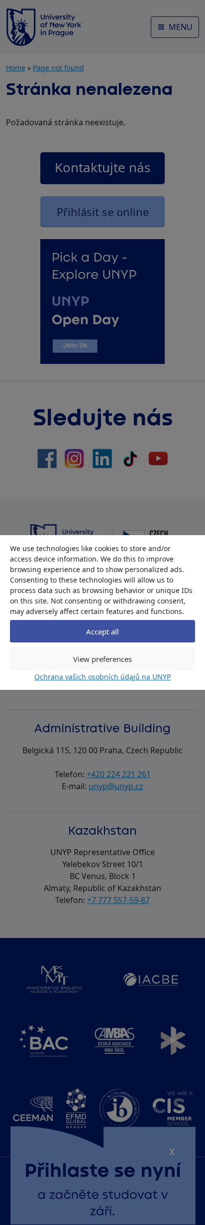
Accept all (102, 631)
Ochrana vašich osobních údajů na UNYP (102, 676)
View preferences (102, 659)
